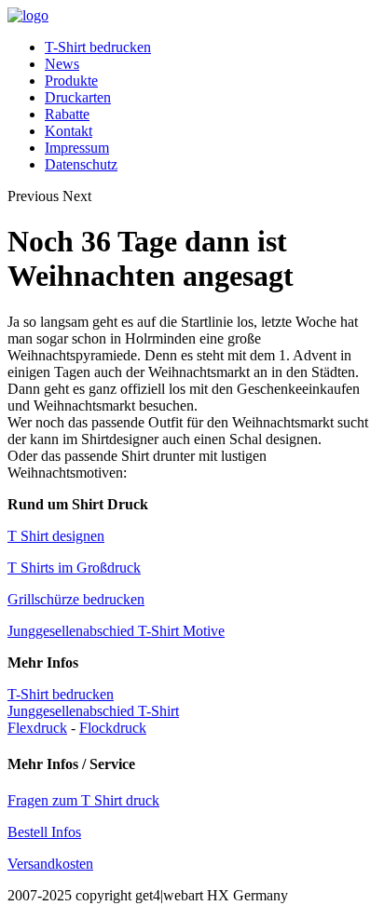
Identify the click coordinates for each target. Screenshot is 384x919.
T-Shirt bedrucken (98, 47)
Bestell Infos (44, 832)
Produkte (71, 80)
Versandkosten (50, 864)
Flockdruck (112, 728)
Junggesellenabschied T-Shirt (93, 711)
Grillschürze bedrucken (75, 599)
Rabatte (67, 114)
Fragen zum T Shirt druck (83, 800)
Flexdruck (37, 728)
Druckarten (78, 97)
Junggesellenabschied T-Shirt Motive (116, 631)
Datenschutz (81, 164)
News (62, 64)
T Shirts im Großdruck (74, 567)
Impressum (77, 147)
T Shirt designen (55, 536)
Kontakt (68, 131)
